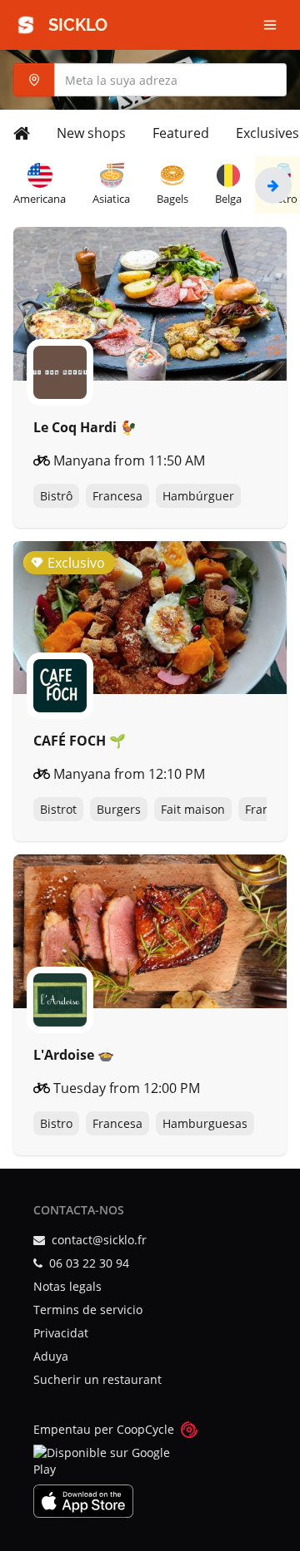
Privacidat (60, 1333)
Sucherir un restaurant (97, 1379)
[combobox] (150, 79)
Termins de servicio (87, 1309)
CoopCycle (145, 1429)
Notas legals (67, 1286)
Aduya (50, 1356)
